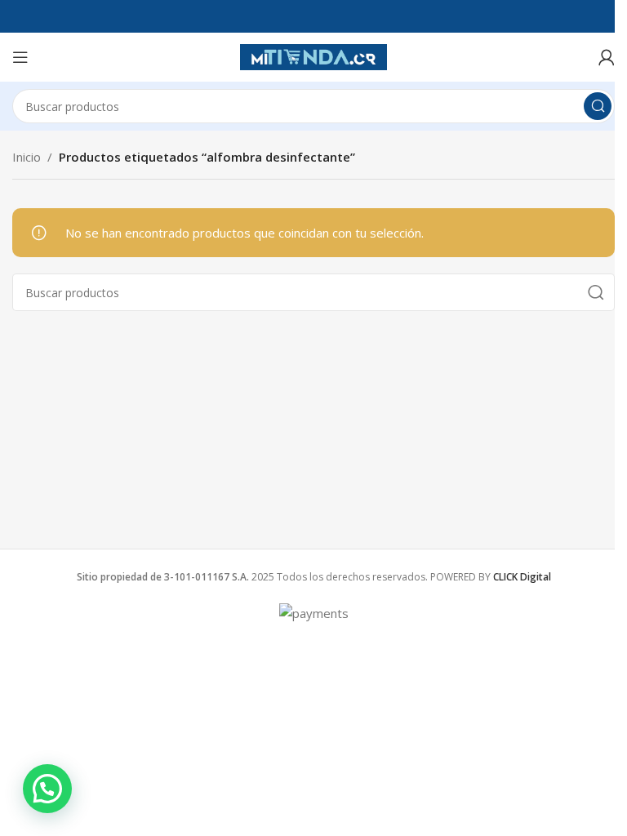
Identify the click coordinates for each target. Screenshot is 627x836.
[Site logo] (313, 55)
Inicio (26, 157)
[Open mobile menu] (20, 57)
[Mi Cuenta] (606, 57)
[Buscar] (597, 106)
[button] (47, 788)
